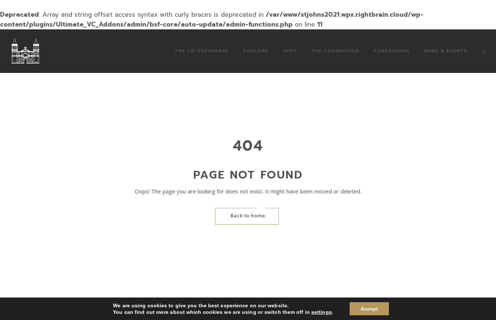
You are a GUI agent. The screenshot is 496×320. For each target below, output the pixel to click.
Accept (369, 309)
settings (321, 312)
